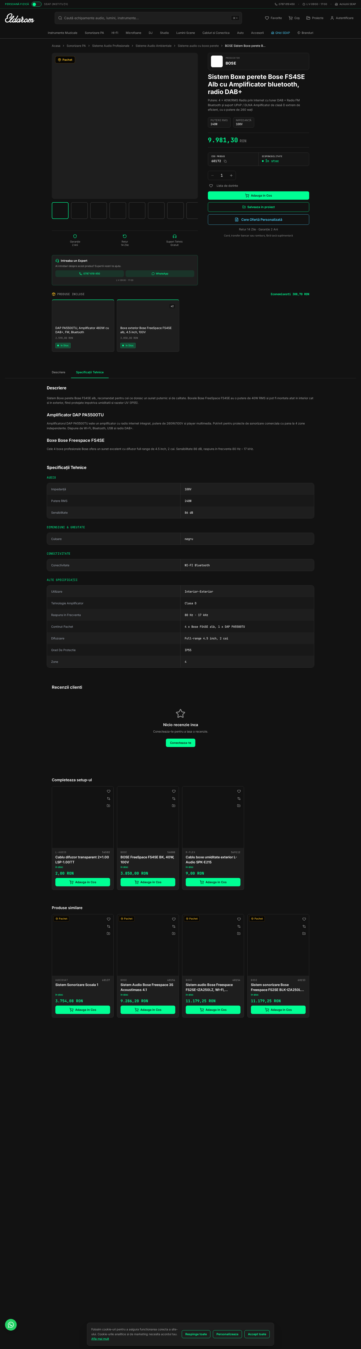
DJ (151, 32)
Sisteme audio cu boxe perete (198, 45)
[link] (83, 838)
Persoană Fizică (17, 4)
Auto (240, 32)
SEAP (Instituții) (56, 4)
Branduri (307, 32)
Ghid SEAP (282, 32)
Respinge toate (196, 1334)
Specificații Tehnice (90, 372)
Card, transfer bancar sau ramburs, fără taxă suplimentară (258, 235)
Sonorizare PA (94, 32)
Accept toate (257, 1334)
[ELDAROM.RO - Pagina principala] (19, 18)
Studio (164, 32)
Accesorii (257, 32)
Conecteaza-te (180, 742)
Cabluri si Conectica (216, 32)
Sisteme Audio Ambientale (154, 45)
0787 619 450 (287, 4)
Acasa (56, 45)
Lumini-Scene (185, 32)
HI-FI (115, 32)
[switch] (37, 4)
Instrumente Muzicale (62, 32)
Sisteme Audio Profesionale (110, 45)
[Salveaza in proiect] (108, 806)
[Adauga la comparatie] (109, 799)
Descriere (58, 372)
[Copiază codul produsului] (225, 161)
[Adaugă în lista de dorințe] (211, 186)
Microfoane (133, 32)
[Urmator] (309, 966)
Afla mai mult (100, 1338)
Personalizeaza (227, 1334)
